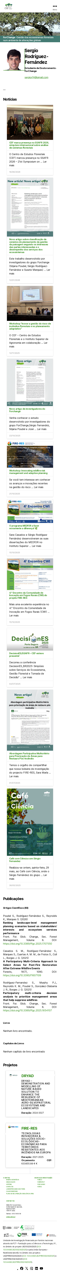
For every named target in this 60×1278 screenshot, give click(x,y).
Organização (10, 1182)
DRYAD (27, 1076)
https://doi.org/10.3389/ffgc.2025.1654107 (27, 1010)
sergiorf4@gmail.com (36, 77)
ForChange (41, 1184)
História (9, 1184)
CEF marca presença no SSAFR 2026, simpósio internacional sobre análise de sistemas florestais (29, 145)
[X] (26, 1268)
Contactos (9, 1187)
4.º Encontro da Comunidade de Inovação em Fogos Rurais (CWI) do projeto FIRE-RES (28, 595)
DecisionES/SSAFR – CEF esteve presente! (26, 654)
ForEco (39, 1180)
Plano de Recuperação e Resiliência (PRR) (20, 1193)
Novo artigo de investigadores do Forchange (27, 410)
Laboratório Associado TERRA (15, 1189)
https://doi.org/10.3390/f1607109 (22, 975)
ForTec (39, 1187)
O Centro (6, 1178)
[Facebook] (22, 1268)
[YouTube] (41, 1268)
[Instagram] (31, 1268)
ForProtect (41, 1182)
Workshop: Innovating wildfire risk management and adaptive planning (28, 472)
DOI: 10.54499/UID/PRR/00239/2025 (38, 1256)
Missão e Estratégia (12, 1180)
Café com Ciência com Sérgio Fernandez (24, 860)
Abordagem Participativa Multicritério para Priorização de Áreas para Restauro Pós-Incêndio (29, 756)
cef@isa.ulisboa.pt (10, 1217)
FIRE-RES (29, 1128)
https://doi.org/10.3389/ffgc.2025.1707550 (27, 943)
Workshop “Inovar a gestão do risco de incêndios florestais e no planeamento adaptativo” (30, 326)
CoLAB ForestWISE (12, 1191)
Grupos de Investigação (43, 1178)
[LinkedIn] (36, 1268)
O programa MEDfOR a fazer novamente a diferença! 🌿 (24, 527)
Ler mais (41, 429)
